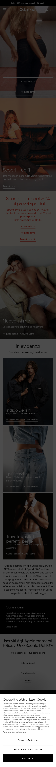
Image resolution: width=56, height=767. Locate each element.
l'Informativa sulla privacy (15, 732)
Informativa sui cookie (30, 729)
